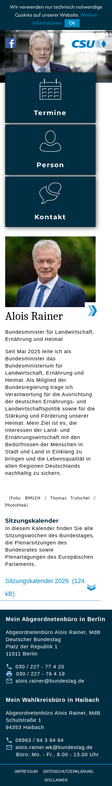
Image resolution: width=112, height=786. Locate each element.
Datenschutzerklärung (68, 771)
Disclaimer (56, 780)
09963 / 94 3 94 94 (40, 740)
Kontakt (50, 217)
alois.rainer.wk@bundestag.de (54, 747)
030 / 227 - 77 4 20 (40, 667)
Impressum (26, 771)
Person (50, 165)
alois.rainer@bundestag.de (50, 681)
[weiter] (92, 310)
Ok (72, 23)
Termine (50, 113)
